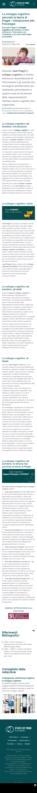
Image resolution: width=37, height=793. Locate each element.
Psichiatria (10, 744)
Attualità (27, 744)
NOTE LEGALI (9, 771)
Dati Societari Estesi (17, 773)
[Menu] (4, 4)
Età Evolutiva (13, 737)
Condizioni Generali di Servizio (23, 771)
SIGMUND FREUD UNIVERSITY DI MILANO (20, 113)
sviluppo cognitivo (21, 130)
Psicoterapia (12, 740)
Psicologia (24, 737)
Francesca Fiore (9, 42)
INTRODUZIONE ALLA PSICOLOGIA (12, 108)
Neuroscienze (24, 740)
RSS (25, 773)
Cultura (19, 744)
